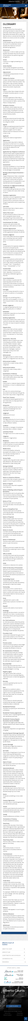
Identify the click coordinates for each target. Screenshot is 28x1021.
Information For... (7, 958)
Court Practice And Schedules (11, 955)
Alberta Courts (20, 1015)
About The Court (7, 949)
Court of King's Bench (13, 1001)
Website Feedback (8, 1015)
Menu (25, 5)
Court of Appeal (14, 995)
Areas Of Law (6, 952)
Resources (5, 962)
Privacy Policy (20, 1013)
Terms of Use (7, 1013)
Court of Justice (13, 1006)
